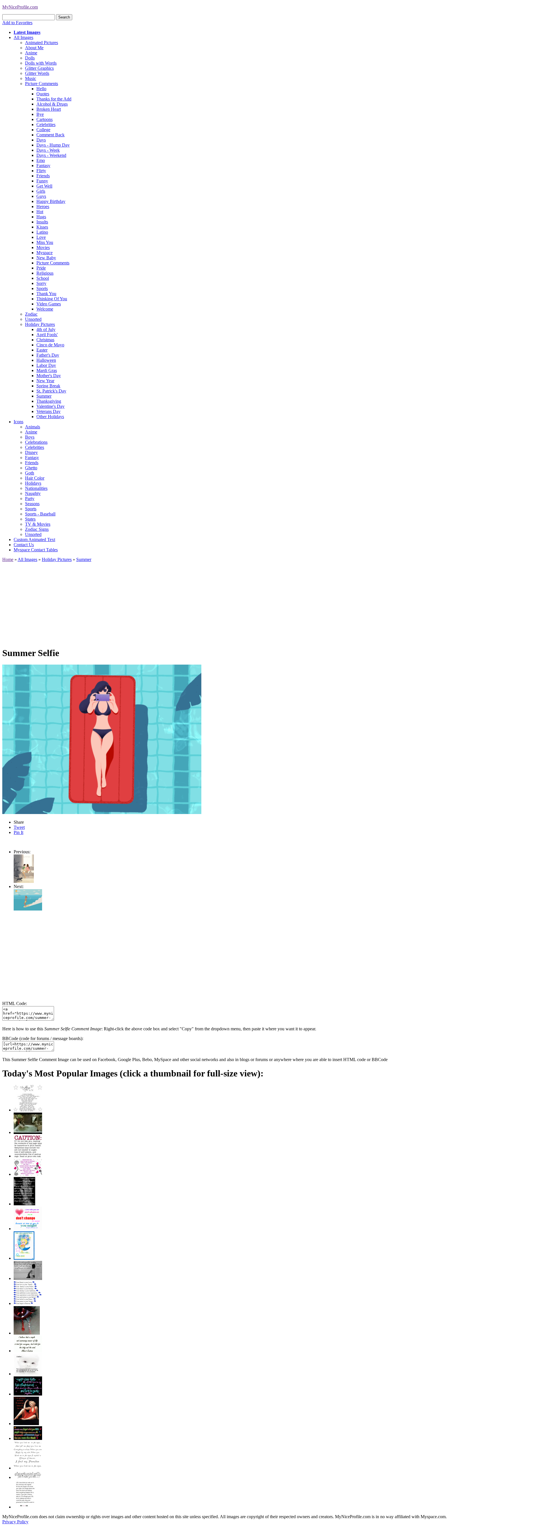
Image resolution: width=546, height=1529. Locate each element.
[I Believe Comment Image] (28, 1373)
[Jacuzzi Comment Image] (28, 1132)
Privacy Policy (15, 1521)
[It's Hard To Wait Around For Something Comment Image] (28, 1278)
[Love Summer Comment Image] (24, 881)
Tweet (19, 827)
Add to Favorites (17, 22)
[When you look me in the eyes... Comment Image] (28, 1468)
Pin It (18, 832)
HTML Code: (14, 1003)
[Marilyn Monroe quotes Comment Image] (26, 1423)
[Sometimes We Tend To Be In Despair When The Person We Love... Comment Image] (28, 1174)
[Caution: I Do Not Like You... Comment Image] (28, 1156)
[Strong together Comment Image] (28, 1394)
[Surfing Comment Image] (28, 909)
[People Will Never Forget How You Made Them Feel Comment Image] (28, 1438)
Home (7, 559)
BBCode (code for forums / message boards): (42, 1038)
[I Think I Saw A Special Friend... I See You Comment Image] (24, 1258)
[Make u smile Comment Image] (28, 1477)
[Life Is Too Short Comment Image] (25, 1507)
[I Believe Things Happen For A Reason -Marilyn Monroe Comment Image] (24, 1203)
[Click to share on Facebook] (101, 739)
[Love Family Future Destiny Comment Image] (28, 1303)
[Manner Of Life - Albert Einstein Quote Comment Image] (28, 1350)
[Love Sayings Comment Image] (28, 1109)
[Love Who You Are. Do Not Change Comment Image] (28, 1228)
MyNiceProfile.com (20, 7)
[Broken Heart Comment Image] (27, 1333)
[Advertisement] (173, 602)
